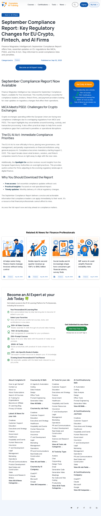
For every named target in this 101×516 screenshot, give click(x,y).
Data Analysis (35, 390)
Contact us (13, 387)
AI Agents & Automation (39, 384)
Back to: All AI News (11, 15)
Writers (11, 478)
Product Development (17, 464)
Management (13, 453)
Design (32, 392)
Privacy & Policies (15, 409)
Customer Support (16, 423)
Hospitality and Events (17, 440)
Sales (11, 472)
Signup (84, 5)
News (62, 5)
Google (33, 482)
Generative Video (36, 401)
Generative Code (58, 470)
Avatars (55, 456)
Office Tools (34, 395)
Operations (13, 459)
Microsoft (33, 479)
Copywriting (56, 461)
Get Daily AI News (84, 84)
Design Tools (57, 464)
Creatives (12, 420)
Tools (54, 5)
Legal (11, 451)
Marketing (12, 456)
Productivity (56, 483)
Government (13, 434)
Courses (31, 5)
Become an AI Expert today (30, 67)
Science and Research (17, 475)
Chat (54, 459)
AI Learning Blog (15, 406)
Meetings (55, 475)
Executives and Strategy (18, 429)
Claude (33, 476)
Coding (33, 387)
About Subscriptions (16, 392)
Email (54, 467)
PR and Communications (18, 462)
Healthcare (13, 437)
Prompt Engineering (37, 398)
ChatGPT (33, 473)
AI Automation (79, 387)
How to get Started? (16, 384)
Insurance (12, 445)
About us (12, 390)
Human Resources (16, 442)
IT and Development (16, 448)
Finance (17, 60)
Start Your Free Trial (76, 329)
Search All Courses (16, 395)
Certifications (43, 5)
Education (12, 426)
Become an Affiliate (16, 403)
